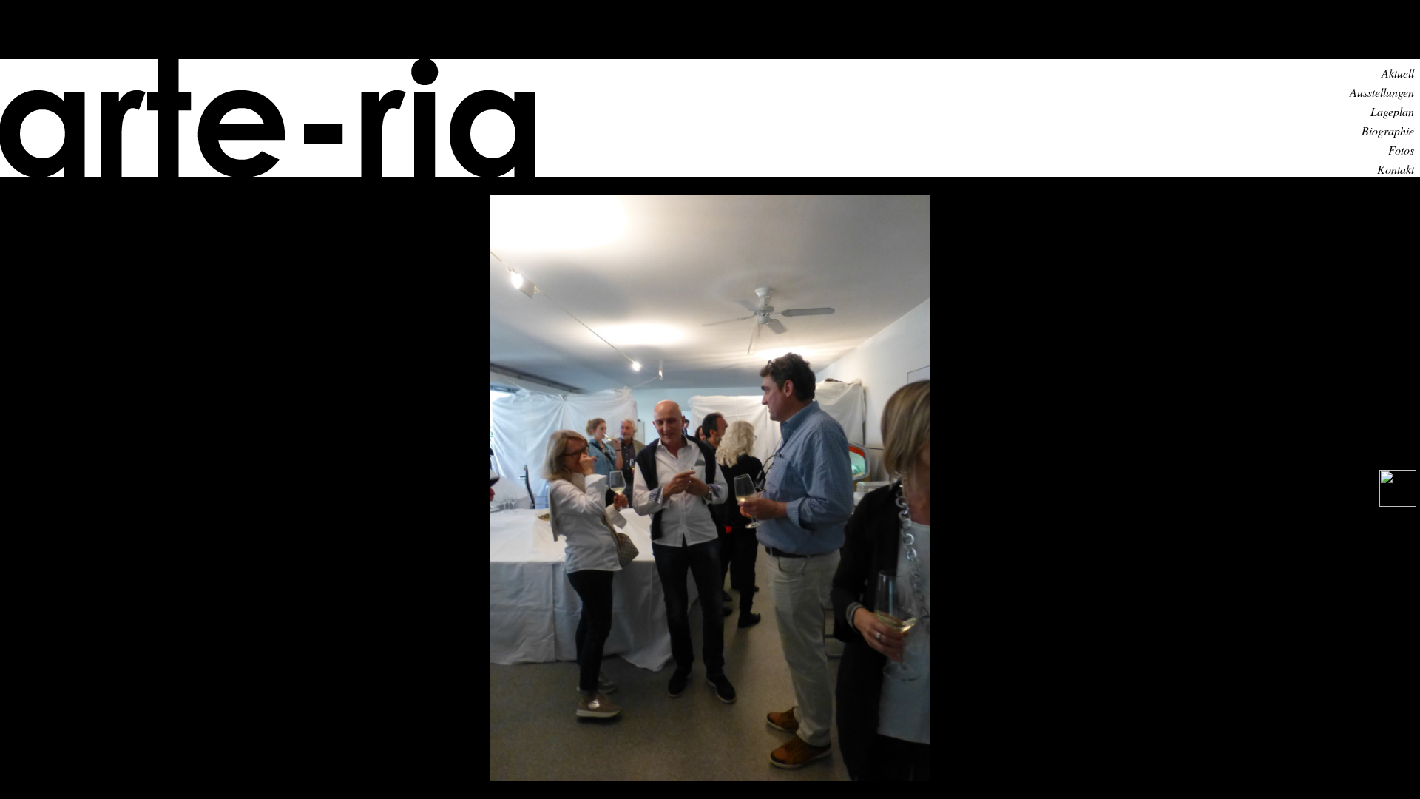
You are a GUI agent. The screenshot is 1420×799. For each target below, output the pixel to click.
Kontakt (1395, 169)
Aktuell (1398, 73)
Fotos (1401, 150)
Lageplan (1392, 111)
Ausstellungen (1382, 92)
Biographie (1388, 130)
